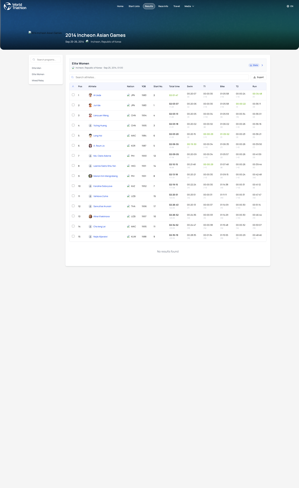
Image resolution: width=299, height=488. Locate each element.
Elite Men (36, 67)
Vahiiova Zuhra (100, 196)
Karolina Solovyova (102, 186)
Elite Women (38, 74)
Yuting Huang (100, 125)
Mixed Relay (38, 80)
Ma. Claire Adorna (102, 155)
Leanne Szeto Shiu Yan (104, 165)
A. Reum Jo (98, 145)
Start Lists (134, 6)
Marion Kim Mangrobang (105, 175)
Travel (176, 6)
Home (120, 6)
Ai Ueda (97, 95)
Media (188, 6)
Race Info (163, 6)
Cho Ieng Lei (99, 226)
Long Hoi (97, 135)
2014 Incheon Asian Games (95, 35)
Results (149, 6)
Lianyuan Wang (101, 115)
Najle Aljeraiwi (100, 236)
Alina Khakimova (101, 216)
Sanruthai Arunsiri (102, 206)
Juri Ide (96, 105)
